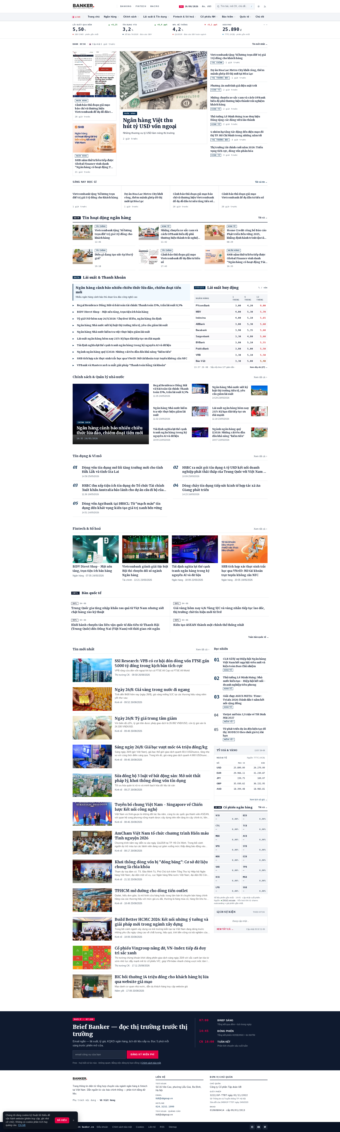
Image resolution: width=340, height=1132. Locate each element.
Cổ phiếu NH (207, 17)
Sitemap (173, 1127)
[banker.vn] (111, 1079)
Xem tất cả (259, 377)
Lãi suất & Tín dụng (155, 17)
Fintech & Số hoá (183, 17)
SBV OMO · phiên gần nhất (86, 34)
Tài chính (127, 580)
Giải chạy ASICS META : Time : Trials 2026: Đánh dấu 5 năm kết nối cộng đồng (243, 699)
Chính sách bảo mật (151, 1063)
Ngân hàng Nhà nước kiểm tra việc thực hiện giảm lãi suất (111, 331)
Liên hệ (152, 1127)
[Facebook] (252, 1127)
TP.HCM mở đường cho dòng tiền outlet (151, 890)
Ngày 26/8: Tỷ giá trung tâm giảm (146, 718)
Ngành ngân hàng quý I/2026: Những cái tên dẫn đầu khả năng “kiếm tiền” (122, 351)
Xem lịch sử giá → (258, 799)
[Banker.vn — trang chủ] (93, 6)
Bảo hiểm (227, 17)
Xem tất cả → (225, 929)
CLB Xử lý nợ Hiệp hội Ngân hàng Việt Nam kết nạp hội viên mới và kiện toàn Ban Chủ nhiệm (244, 662)
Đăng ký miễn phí (142, 1054)
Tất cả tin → (261, 182)
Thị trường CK (122, 674)
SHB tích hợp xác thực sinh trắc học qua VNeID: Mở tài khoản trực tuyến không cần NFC (130, 358)
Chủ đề (260, 17)
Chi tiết (22, 1125)
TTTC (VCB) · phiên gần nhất (237, 34)
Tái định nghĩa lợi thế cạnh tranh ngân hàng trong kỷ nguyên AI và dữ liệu (122, 345)
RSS (162, 1127)
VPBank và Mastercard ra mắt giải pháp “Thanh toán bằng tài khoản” (119, 365)
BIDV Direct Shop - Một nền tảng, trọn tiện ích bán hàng (110, 311)
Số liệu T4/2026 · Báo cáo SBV (138, 34)
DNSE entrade (229, 900)
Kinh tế (118, 702)
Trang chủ (94, 17)
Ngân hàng (110, 17)
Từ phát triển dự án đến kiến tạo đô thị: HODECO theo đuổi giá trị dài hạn (244, 732)
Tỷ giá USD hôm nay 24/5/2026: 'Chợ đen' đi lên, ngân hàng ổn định (117, 318)
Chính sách (130, 17)
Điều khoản (102, 1127)
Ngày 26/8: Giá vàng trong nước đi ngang (152, 689)
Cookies (140, 1127)
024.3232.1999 (165, 1106)
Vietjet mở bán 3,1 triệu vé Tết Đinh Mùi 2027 (244, 716)
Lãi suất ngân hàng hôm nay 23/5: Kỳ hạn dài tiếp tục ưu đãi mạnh (116, 338)
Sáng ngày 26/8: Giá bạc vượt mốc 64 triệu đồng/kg (161, 747)
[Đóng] (73, 1120)
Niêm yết (119, 990)
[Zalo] (265, 1127)
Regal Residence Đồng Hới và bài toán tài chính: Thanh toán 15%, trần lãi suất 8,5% (128, 305)
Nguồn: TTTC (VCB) (256, 758)
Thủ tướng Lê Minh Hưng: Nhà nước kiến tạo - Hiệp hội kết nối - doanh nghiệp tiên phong (244, 681)
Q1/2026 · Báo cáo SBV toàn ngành (190, 34)
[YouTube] (258, 1127)
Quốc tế (244, 17)
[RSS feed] (265, 6)
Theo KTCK (259, 912)
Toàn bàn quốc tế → (258, 637)
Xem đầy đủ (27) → (259, 367)
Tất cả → (263, 218)
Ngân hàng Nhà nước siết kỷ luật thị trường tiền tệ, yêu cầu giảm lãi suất (120, 325)
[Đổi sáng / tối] (258, 6)
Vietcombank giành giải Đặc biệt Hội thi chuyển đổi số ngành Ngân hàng (145, 571)
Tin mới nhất (260, 44)
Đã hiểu (62, 1120)
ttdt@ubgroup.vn (164, 1098)
